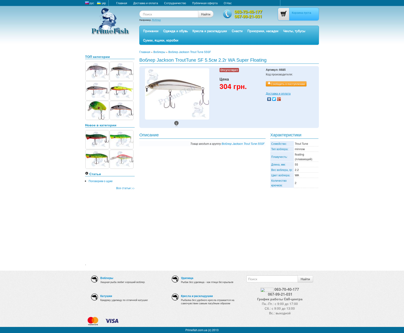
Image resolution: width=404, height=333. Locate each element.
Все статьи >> (125, 188)
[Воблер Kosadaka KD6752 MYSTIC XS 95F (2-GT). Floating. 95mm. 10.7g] (97, 90)
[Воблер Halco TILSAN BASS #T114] (121, 159)
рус (91, 3)
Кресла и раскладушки (209, 30)
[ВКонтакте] (269, 99)
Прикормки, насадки (262, 30)
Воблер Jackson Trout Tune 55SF (189, 52)
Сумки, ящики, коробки (160, 40)
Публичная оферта (205, 3)
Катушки (106, 296)
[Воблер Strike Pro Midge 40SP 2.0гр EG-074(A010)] (97, 71)
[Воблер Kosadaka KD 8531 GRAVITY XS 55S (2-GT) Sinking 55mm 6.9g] (121, 110)
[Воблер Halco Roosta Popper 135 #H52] (121, 139)
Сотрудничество (175, 3)
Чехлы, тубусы (294, 30)
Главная (121, 3)
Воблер (156, 19)
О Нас (228, 3)
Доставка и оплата (145, 3)
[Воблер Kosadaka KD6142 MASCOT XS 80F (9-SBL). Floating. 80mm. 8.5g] (121, 71)
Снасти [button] (237, 30)
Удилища (187, 278)
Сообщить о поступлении (288, 84)
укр (103, 3)
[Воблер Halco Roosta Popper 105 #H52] (97, 159)
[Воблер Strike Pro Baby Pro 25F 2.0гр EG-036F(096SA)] (97, 110)
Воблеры (159, 52)
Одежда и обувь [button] (175, 30)
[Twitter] (274, 99)
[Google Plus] (279, 99)
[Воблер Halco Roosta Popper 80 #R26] (97, 139)
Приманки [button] (151, 30)
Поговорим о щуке (101, 181)
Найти (205, 14)
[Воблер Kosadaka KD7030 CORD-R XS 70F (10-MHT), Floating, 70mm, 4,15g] (121, 90)
